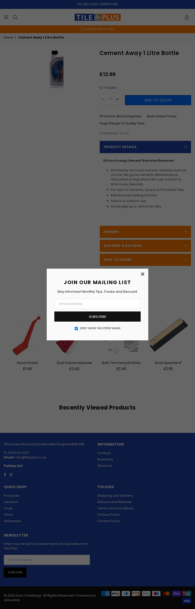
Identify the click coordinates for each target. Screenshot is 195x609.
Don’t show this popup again (100, 328)
